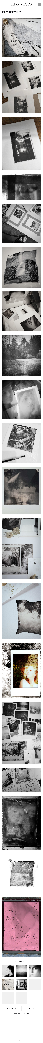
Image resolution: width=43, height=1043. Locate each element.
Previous (12, 1008)
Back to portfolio (21, 1014)
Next (31, 1008)
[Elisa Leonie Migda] (21, 4)
